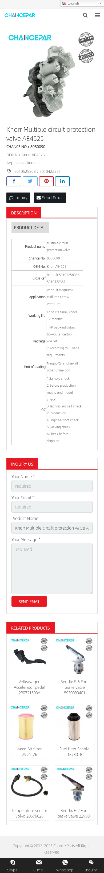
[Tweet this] (30, 181)
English (72, 3)
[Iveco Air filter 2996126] (29, 723)
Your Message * (25, 539)
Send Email (52, 197)
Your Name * (23, 476)
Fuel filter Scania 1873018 (74, 751)
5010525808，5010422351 (37, 171)
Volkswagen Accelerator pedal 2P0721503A (29, 687)
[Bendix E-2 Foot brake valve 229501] (74, 785)
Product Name (24, 518)
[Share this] (13, 181)
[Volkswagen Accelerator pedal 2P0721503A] (29, 656)
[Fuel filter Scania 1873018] (74, 723)
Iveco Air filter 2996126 (29, 751)
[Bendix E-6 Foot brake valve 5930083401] (74, 656)
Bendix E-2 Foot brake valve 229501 (75, 813)
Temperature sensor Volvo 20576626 (29, 813)
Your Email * (22, 497)
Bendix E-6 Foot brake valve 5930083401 (75, 687)
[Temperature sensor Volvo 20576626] (29, 785)
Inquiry (20, 197)
